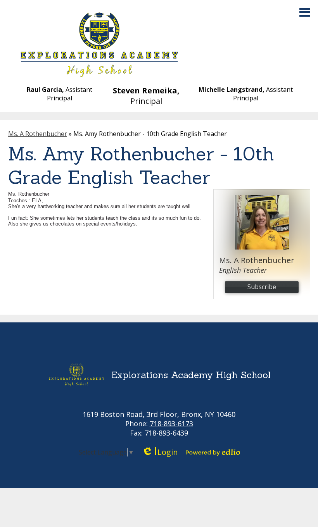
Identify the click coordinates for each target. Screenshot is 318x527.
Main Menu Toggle (304, 12)
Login (160, 452)
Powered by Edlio (213, 452)
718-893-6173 (171, 423)
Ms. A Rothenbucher (37, 133)
